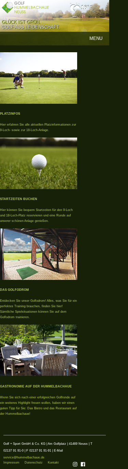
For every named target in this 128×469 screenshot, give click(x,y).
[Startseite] (25, 7)
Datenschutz (34, 462)
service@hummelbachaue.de (23, 457)
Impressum (11, 462)
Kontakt (53, 462)
